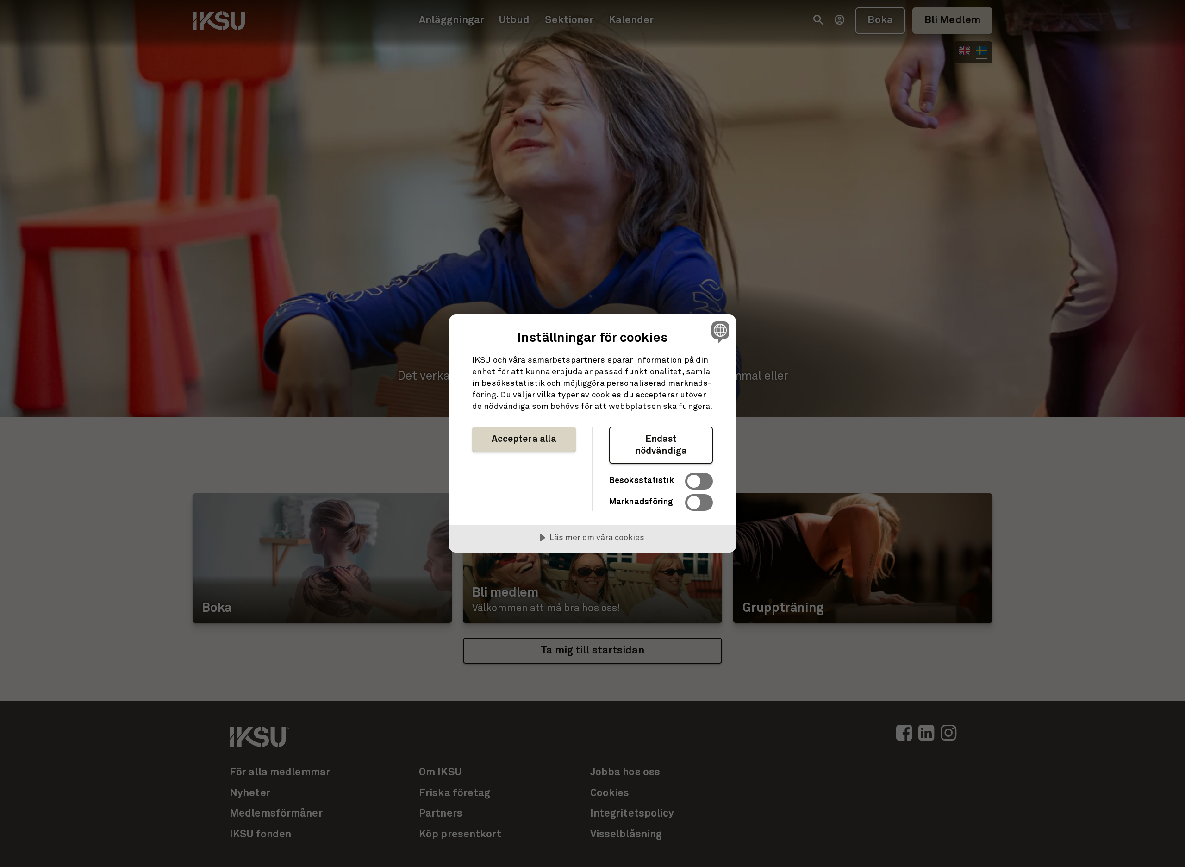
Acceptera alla (524, 439)
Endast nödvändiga (661, 445)
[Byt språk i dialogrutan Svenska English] (718, 331)
